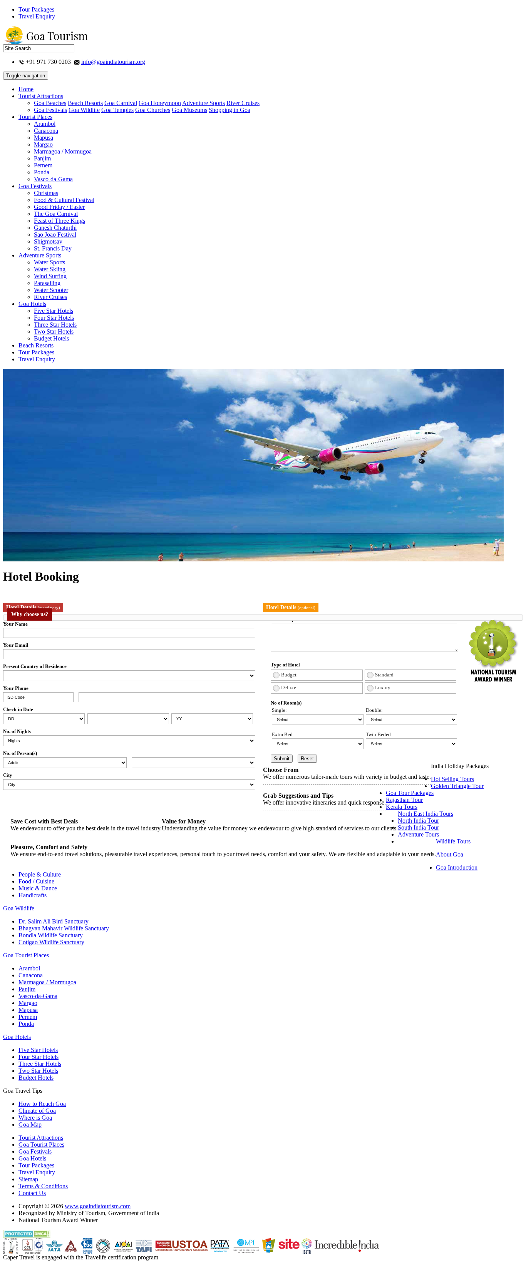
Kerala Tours (401, 806)
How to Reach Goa (42, 1103)
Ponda (41, 172)
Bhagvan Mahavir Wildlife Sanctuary (63, 928)
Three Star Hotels (55, 324)
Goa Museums (189, 110)
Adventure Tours (418, 834)
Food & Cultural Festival (64, 200)
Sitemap (28, 1179)
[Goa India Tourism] (45, 42)
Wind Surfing (50, 276)
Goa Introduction (456, 867)
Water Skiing (49, 269)
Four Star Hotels (54, 317)
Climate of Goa (37, 1110)
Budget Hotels (51, 338)
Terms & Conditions (43, 1186)
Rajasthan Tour (404, 799)
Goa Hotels (32, 304)
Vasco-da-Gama (53, 179)
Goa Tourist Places (26, 955)
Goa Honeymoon (160, 103)
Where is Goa (35, 1117)
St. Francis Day (53, 248)
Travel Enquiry (36, 16)
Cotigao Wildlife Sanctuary (51, 942)
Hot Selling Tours (452, 779)
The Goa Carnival (56, 213)
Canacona (46, 130)
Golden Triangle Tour (457, 786)
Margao (43, 144)
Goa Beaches (50, 103)
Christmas (46, 193)
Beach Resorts (85, 103)
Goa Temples (117, 110)
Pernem (43, 165)
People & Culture (39, 874)
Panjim (42, 158)
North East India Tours (425, 813)
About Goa (449, 854)
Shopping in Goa (229, 110)
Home (26, 89)
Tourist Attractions (40, 96)
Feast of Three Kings (59, 220)
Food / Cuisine (36, 881)
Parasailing (47, 283)
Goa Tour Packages (410, 793)
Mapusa (43, 137)
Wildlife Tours (453, 841)
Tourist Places (35, 117)
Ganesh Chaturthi (55, 227)
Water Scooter (51, 290)
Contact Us (32, 1193)
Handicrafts (32, 895)
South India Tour (418, 827)
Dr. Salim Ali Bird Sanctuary (53, 921)
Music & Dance (37, 888)
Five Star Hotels (53, 310)
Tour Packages (36, 9)
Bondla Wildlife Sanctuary (50, 935)
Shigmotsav (48, 241)
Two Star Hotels (54, 331)
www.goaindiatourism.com (98, 1206)
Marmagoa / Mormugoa (63, 151)
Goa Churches (152, 110)
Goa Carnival (120, 103)
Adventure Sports (203, 103)
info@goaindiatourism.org (113, 61)
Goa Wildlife (84, 110)
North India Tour (418, 820)
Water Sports (49, 262)
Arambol (44, 123)
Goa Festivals (50, 110)
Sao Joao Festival (55, 234)
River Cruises (243, 103)
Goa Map (30, 1124)
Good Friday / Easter (59, 207)
